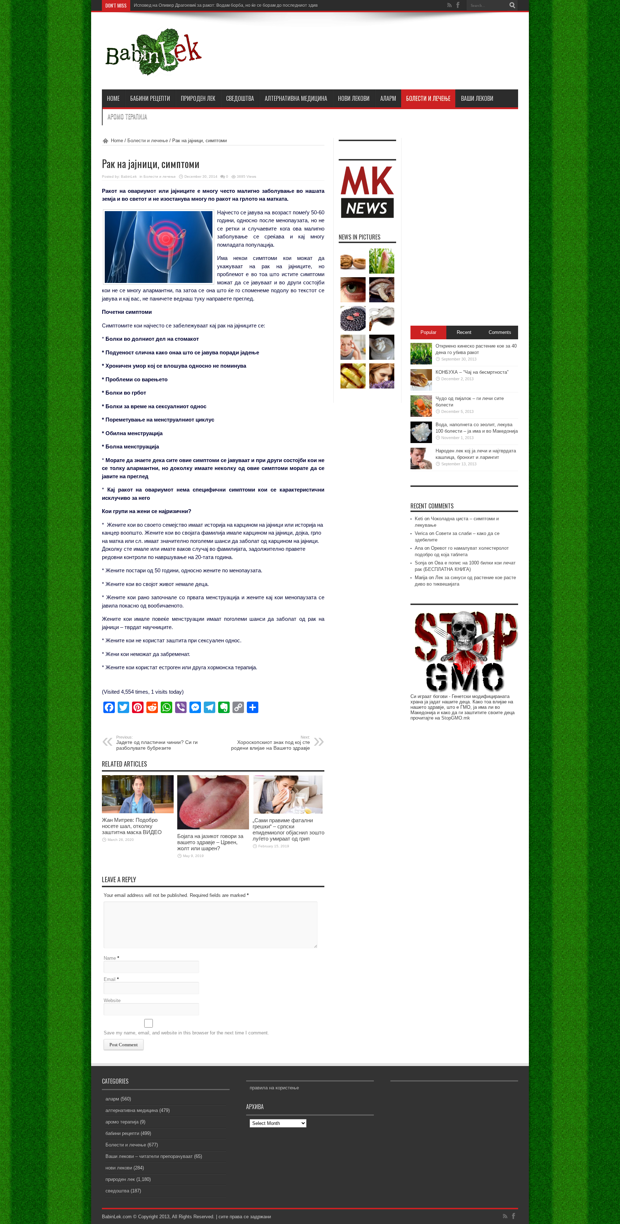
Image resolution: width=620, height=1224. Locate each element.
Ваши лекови (477, 98)
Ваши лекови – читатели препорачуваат (149, 1156)
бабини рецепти (150, 98)
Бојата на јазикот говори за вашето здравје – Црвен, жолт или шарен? (210, 842)
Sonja (421, 563)
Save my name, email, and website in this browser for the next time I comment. (186, 1032)
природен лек (198, 98)
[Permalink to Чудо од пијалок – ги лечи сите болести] (421, 415)
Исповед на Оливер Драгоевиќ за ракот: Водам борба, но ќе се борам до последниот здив (226, 5)
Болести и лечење (428, 98)
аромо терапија (127, 116)
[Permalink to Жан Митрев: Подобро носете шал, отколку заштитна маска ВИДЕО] (138, 811)
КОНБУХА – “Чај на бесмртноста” (472, 372)
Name (110, 958)
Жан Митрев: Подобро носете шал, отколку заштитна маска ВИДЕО (132, 826)
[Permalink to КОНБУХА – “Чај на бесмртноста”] (421, 389)
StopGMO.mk (455, 718)
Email (110, 979)
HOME (113, 98)
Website (112, 1000)
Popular (428, 332)
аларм (388, 98)
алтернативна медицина (296, 98)
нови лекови (354, 98)
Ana (419, 548)
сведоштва (240, 98)
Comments (500, 332)
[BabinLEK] (153, 71)
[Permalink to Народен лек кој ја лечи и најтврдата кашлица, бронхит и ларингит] (421, 467)
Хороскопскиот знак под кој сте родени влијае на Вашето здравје (270, 743)
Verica (421, 533)
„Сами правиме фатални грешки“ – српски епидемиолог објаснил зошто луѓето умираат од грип (288, 829)
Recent (464, 332)
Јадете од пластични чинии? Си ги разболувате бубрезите (157, 743)
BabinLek (129, 176)
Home (117, 140)
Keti (419, 518)
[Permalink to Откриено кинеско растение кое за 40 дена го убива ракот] (421, 363)
